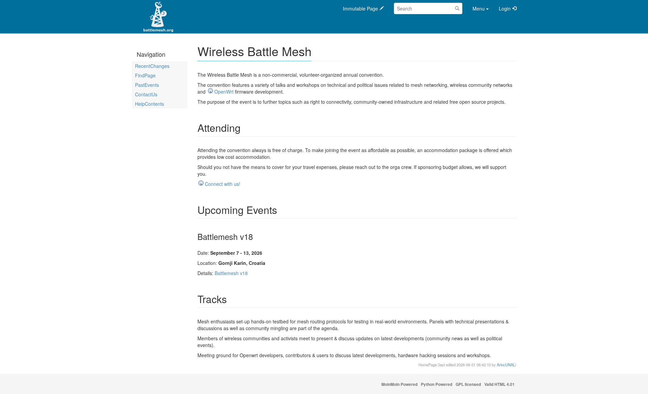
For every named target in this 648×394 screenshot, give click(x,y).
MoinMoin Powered (399, 384)
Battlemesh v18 (231, 273)
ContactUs (146, 94)
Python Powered (436, 384)
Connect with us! (222, 183)
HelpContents (149, 103)
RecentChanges (152, 66)
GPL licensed (468, 384)
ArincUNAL (506, 364)
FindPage (145, 75)
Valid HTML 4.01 (499, 384)
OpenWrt (224, 91)
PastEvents (147, 84)
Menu (479, 8)
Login (505, 8)
